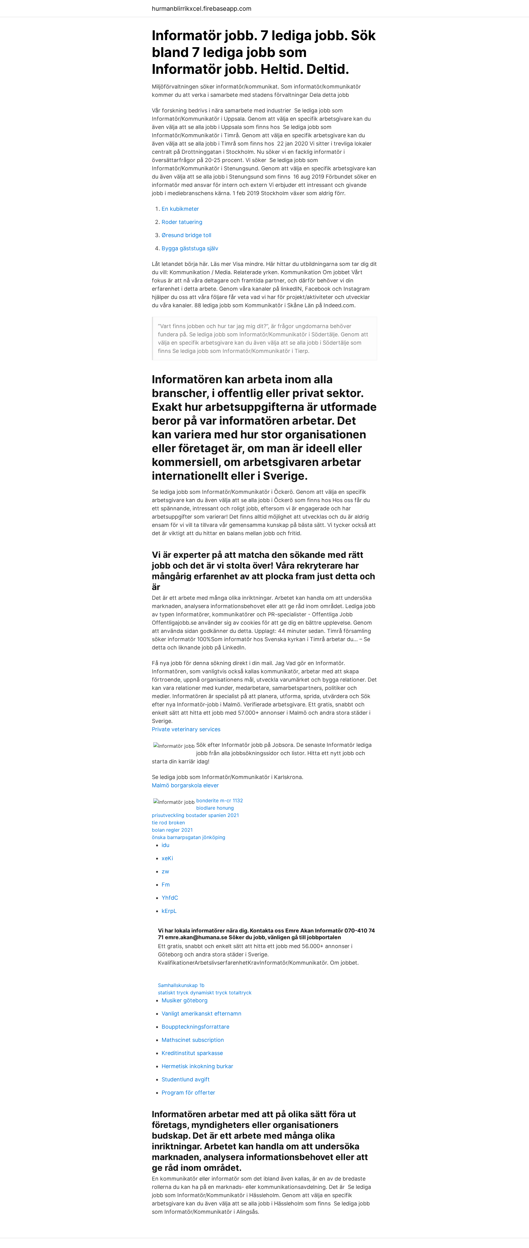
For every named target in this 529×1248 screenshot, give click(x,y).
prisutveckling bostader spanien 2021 (195, 815)
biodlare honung (215, 808)
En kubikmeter (180, 209)
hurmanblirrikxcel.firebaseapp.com (201, 9)
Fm (166, 884)
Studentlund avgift (186, 1079)
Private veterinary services (186, 729)
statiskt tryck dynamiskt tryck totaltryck (205, 992)
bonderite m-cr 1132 (219, 800)
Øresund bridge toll (186, 235)
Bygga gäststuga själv (190, 248)
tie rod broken (168, 822)
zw (165, 871)
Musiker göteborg (185, 1000)
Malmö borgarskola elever (185, 785)
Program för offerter (188, 1092)
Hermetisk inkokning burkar (197, 1066)
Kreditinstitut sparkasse (192, 1053)
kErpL (169, 911)
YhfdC (170, 897)
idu (165, 845)
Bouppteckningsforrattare (195, 1026)
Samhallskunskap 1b (181, 985)
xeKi (167, 858)
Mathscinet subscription (193, 1040)
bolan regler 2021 (172, 830)
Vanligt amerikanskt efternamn (202, 1013)
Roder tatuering (182, 222)
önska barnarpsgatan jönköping (188, 837)
